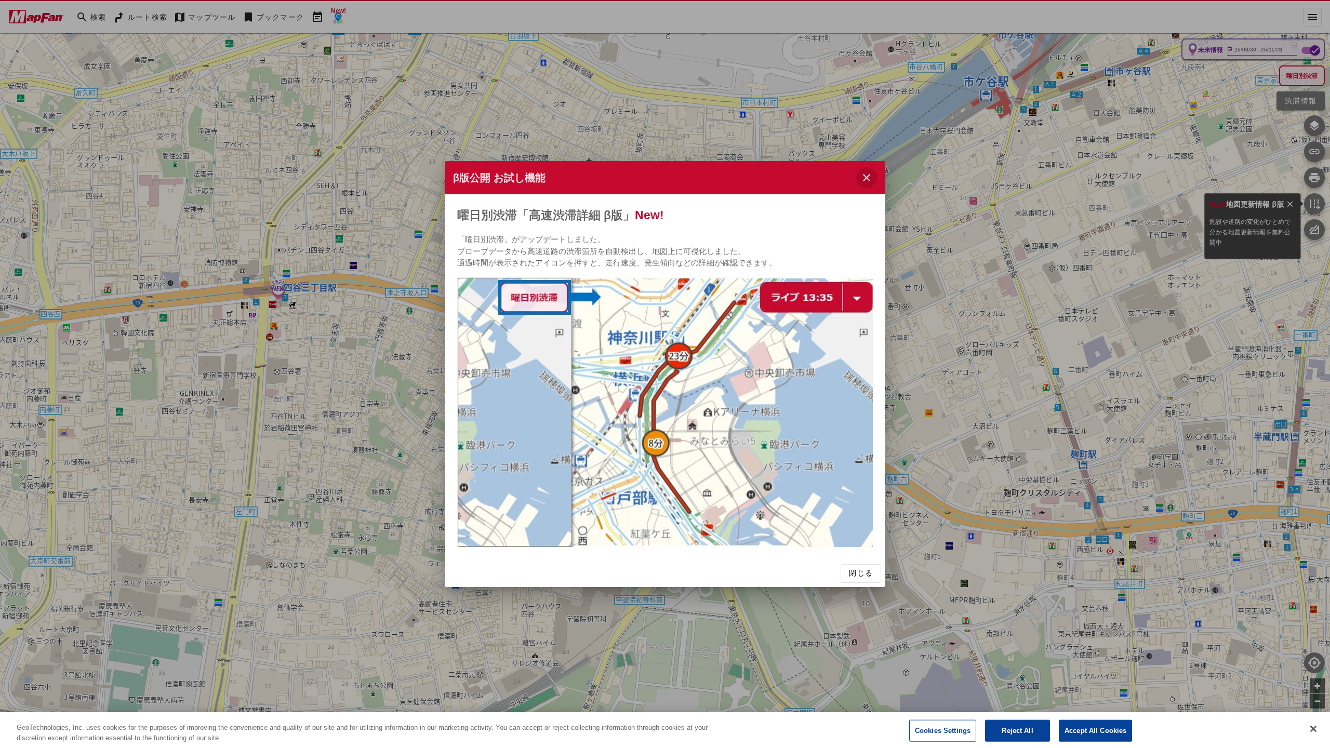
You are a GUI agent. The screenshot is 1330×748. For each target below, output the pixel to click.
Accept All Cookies (1095, 730)
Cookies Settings (942, 730)
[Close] (1313, 728)
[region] (665, 730)
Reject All (1017, 730)
